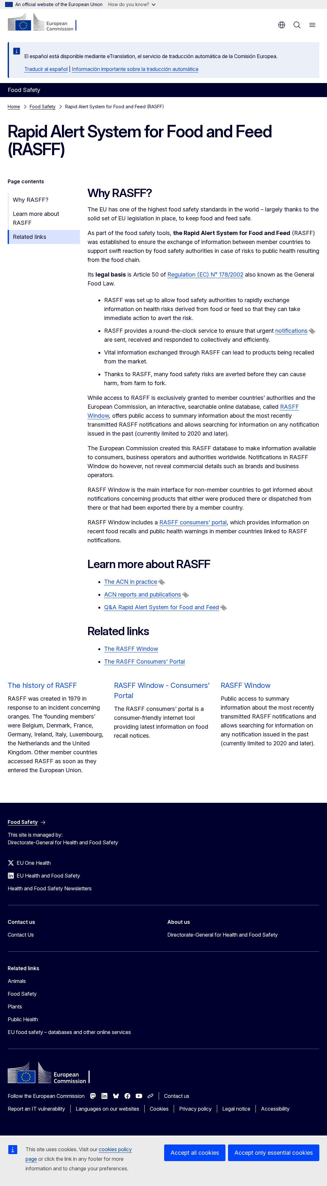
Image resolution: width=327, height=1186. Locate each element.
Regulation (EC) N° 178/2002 (205, 274)
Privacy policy (195, 1109)
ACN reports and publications (142, 594)
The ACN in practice (130, 581)
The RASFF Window (131, 648)
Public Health (23, 1019)
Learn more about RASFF (36, 218)
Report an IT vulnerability (36, 1109)
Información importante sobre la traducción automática (135, 69)
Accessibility (275, 1109)
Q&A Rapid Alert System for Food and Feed (161, 607)
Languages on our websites (107, 1109)
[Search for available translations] (312, 331)
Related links (29, 236)
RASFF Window (245, 685)
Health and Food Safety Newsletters (50, 888)
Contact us (176, 1096)
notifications (291, 330)
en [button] (282, 25)
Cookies (159, 1109)
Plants (15, 1006)
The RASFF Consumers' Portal (144, 661)
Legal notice (236, 1109)
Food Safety (43, 106)
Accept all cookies (195, 1152)
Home (14, 106)
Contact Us (21, 934)
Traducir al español (46, 69)
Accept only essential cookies (273, 1152)
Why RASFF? (30, 199)
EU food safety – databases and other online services (69, 1032)
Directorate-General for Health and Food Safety (222, 934)
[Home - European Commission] (46, 22)
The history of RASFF (42, 685)
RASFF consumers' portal (193, 522)
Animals (17, 981)
